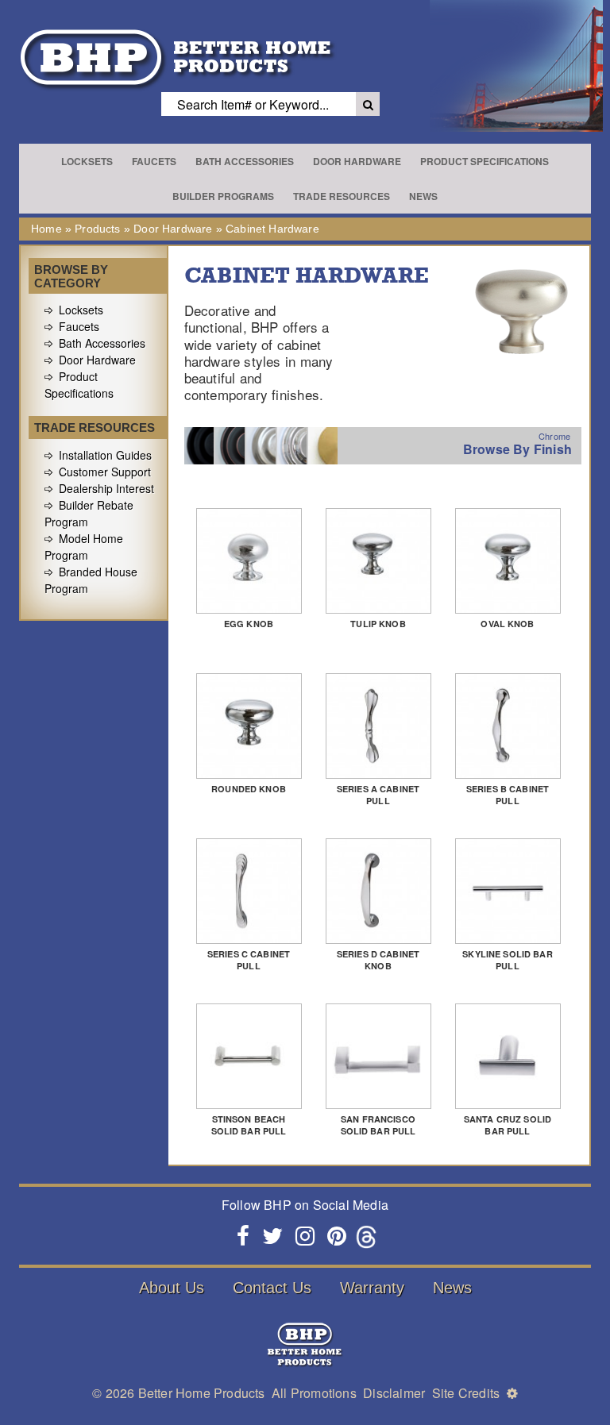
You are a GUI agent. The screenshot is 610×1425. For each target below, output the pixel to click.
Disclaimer (394, 1393)
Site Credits (466, 1393)
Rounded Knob (248, 789)
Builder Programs (223, 196)
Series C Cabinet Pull (248, 960)
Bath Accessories (244, 161)
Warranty (372, 1287)
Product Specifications (484, 161)
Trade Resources (341, 196)
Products (97, 228)
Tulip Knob (377, 624)
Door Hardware (357, 161)
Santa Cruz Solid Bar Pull (507, 1125)
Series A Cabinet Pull (378, 795)
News (423, 196)
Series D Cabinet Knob (378, 960)
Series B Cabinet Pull (507, 795)
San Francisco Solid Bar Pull (378, 1125)
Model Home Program (83, 546)
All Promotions (314, 1393)
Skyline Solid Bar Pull (507, 960)
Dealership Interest (106, 488)
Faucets (154, 161)
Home (46, 228)
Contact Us (272, 1287)
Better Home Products (201, 1393)
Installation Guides (105, 455)
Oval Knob (507, 624)
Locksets (87, 161)
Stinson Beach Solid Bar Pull (249, 1125)
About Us (171, 1287)
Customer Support (105, 471)
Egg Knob (248, 624)
